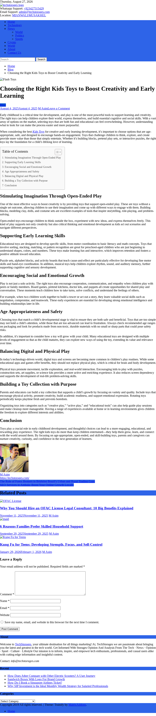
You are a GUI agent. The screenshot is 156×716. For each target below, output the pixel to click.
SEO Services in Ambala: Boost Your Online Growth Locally (37, 484)
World (19, 32)
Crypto (12, 42)
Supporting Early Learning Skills (23, 162)
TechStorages (23, 644)
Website (5, 615)
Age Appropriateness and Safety (22, 171)
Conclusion (11, 185)
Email (4, 608)
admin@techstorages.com (34, 11)
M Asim (43, 108)
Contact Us (14, 52)
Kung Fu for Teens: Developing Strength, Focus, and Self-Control (51, 544)
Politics (19, 35)
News (11, 28)
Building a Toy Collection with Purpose (26, 180)
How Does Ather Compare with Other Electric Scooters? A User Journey (51, 675)
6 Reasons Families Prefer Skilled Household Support (41, 526)
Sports (19, 38)
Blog (3, 105)
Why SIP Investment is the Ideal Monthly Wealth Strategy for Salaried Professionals (58, 686)
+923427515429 (34, 8)
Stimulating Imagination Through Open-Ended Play (33, 157)
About (11, 49)
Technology (15, 25)
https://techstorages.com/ (14, 478)
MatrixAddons (77, 704)
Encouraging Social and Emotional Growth (28, 166)
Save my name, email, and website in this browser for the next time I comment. (52, 622)
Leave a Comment (59, 108)
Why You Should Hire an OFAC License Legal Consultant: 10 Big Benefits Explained (66, 508)
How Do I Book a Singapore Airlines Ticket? (35, 682)
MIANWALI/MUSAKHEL (29, 15)
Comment (7, 594)
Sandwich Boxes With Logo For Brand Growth (36, 679)
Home (11, 21)
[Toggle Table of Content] (56, 152)
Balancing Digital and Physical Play (24, 176)
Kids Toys (38, 131)
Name (5, 601)
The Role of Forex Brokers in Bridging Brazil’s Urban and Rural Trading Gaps (47, 481)
